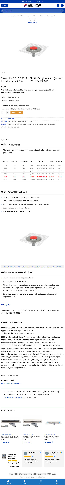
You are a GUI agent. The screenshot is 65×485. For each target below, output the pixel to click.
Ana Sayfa (12, 16)
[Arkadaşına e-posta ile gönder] (12, 127)
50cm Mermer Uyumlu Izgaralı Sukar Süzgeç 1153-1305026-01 (10, 436)
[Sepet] (62, 5)
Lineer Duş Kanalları (49, 16)
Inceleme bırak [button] (14, 466)
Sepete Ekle (16, 112)
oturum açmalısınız (30, 398)
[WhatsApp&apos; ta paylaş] (2, 127)
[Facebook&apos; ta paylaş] (5, 127)
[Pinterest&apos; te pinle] (15, 127)
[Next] (63, 430)
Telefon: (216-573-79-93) (10, 97)
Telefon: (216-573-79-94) (10, 101)
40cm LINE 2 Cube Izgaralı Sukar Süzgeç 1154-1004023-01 (53, 436)
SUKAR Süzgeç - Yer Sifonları (28, 16)
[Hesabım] (58, 5)
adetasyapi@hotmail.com (20, 106)
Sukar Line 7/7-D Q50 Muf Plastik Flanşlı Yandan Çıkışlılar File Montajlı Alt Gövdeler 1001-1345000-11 (30, 124)
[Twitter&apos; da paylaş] (9, 127)
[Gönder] (61, 10)
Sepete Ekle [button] (6, 442)
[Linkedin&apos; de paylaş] (18, 127)
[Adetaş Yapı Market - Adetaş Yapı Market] (32, 5)
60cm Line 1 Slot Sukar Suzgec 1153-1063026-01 (31, 436)
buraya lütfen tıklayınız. (31, 109)
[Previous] (1, 430)
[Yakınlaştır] (3, 73)
